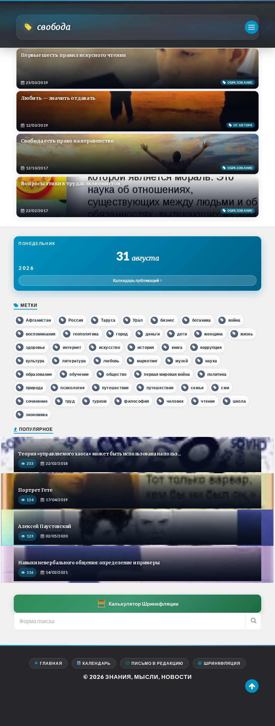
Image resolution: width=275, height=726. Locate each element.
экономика (37, 414)
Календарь (96, 663)
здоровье (35, 347)
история (146, 347)
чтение (208, 401)
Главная (51, 663)
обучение (79, 374)
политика (216, 374)
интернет (72, 347)
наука (211, 360)
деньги (153, 333)
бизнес (167, 320)
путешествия (160, 387)
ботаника (201, 320)
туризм (99, 401)
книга (177, 347)
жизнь (246, 333)
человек (175, 401)
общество (116, 374)
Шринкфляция (222, 663)
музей (181, 360)
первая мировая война (167, 374)
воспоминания (41, 333)
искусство (109, 347)
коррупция (211, 347)
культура (35, 360)
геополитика (86, 333)
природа (34, 387)
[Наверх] (252, 686)
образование (39, 374)
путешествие (115, 387)
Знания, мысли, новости (148, 676)
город (122, 333)
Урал (138, 320)
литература (74, 360)
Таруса (108, 320)
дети (182, 333)
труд (70, 401)
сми (225, 387)
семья (197, 387)
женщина (213, 333)
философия (136, 401)
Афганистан (38, 320)
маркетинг (147, 360)
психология (72, 387)
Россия (75, 320)
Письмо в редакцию (157, 663)
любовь (111, 360)
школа (239, 401)
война (234, 320)
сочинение (37, 401)
